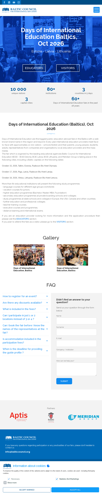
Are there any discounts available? (22, 302)
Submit (64, 381)
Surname (60, 327)
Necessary (15, 479)
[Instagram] (18, 2)
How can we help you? (65, 361)
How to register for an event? (20, 296)
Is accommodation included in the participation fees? (22, 341)
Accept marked (26, 490)
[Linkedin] (9, 2)
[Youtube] (14, 2)
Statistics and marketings (69, 479)
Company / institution (65, 350)
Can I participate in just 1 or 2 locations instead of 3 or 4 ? (19, 317)
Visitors (68, 68)
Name (58, 316)
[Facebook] (4, 2)
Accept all (75, 490)
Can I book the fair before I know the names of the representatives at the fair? (23, 329)
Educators (34, 68)
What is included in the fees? (19, 309)
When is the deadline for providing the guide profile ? (22, 351)
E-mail (59, 338)
